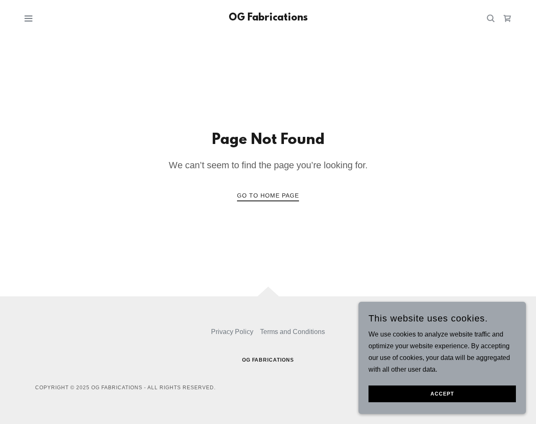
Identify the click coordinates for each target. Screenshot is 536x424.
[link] (268, 18)
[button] (28, 18)
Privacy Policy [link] (232, 331)
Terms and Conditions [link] (292, 331)
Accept (442, 394)
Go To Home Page (268, 195)
